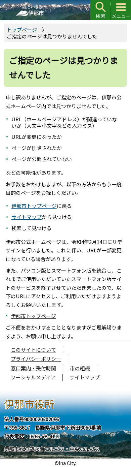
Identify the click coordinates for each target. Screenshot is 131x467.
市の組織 (80, 368)
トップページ (22, 29)
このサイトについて (33, 349)
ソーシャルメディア (33, 377)
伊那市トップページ (34, 205)
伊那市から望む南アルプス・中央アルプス (52, 449)
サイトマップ (26, 216)
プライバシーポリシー (36, 358)
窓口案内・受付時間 (33, 368)
